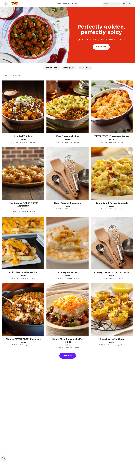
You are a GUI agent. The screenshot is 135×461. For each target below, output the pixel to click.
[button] (6, 3)
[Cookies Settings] (3, 457)
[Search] (118, 4)
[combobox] (109, 4)
